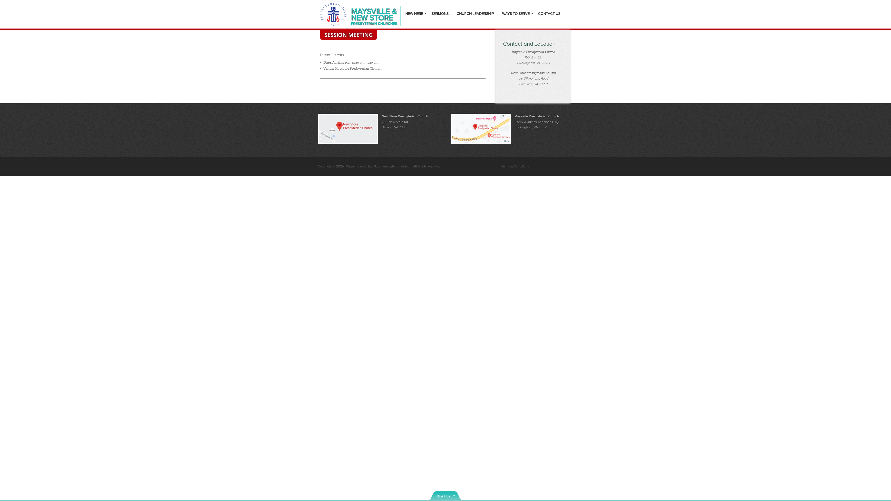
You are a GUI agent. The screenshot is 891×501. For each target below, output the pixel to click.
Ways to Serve (516, 14)
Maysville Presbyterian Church (358, 68)
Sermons (440, 14)
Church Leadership (475, 14)
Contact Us (549, 14)
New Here (414, 14)
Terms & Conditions (515, 166)
